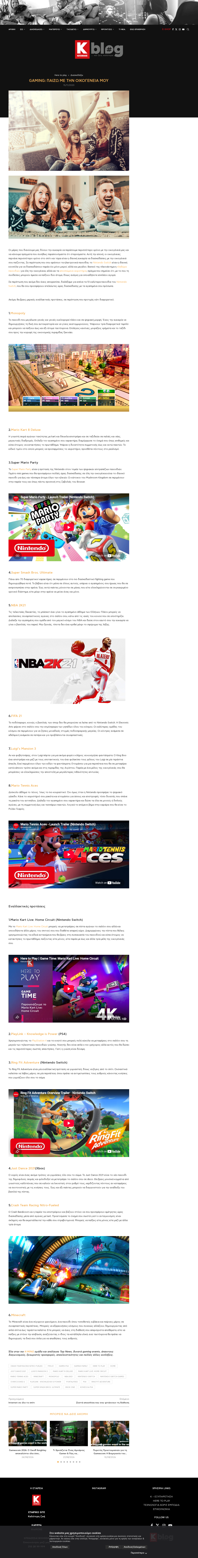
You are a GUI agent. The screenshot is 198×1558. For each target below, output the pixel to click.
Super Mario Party (21, 469)
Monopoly (17, 313)
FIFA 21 (16, 716)
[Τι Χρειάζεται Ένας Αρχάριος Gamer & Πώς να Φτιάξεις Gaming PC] (69, 1433)
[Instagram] (180, 29)
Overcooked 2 (18, 1382)
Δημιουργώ (89, 29)
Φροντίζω (106, 29)
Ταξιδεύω (71, 29)
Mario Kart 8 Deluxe (26, 429)
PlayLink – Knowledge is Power (34, 1034)
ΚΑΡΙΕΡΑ (37, 1525)
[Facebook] (173, 29)
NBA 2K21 (18, 605)
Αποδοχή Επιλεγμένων (134, 1547)
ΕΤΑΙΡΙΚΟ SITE (36, 1512)
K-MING (29, 1351)
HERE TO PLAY (99, 1366)
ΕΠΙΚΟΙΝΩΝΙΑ (161, 1509)
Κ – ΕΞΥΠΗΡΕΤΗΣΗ (161, 1497)
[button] (12, 1441)
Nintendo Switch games (112, 1376)
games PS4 (64, 1366)
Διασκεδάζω (36, 29)
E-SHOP (166, 29)
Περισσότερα (137, 1553)
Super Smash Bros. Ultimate (32, 572)
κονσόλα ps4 (86, 1387)
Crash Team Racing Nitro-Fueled (35, 1205)
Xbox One (70, 1387)
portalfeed (72, 1382)
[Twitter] (176, 29)
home (113, 1366)
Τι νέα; (122, 29)
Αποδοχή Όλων (60, 1547)
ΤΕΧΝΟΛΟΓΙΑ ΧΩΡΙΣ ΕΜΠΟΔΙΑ (161, 1505)
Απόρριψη (113, 1547)
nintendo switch (86, 1376)
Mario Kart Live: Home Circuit (32, 926)
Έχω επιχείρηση (137, 29)
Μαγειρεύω (54, 29)
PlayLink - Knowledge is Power (45, 1382)
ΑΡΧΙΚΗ (12, 29)
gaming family (81, 1366)
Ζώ (21, 29)
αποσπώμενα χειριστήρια (73, 271)
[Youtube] (183, 29)
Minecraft (18, 1315)
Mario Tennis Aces (24, 785)
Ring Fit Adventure (25, 1062)
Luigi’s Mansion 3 (23, 748)
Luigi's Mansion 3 (39, 1371)
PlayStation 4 (39, 1041)
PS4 (84, 1382)
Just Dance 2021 (23, 1168)
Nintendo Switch (102, 263)
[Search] (187, 29)
